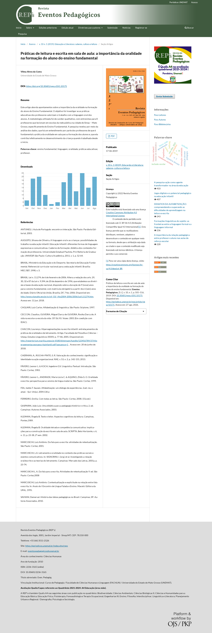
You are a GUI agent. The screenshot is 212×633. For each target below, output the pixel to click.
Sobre (29, 27)
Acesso (194, 2)
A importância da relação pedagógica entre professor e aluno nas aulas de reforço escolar (172, 238)
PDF (112, 136)
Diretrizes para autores (89, 27)
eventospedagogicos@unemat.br (43, 551)
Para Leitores (160, 115)
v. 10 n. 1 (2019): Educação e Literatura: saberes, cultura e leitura (68, 44)
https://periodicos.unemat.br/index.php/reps (46, 545)
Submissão (112, 27)
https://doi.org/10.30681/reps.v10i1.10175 (46, 86)
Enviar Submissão (164, 96)
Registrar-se (141, 27)
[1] (139, 227)
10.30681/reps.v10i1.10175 (129, 295)
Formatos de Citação (116, 311)
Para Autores (160, 119)
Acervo (32, 44)
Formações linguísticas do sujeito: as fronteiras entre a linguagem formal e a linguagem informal (172, 224)
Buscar (190, 27)
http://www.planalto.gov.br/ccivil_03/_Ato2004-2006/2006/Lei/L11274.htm (57, 296)
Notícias (126, 27)
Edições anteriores (48, 27)
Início (18, 27)
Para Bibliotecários (162, 124)
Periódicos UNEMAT (178, 2)
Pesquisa (22, 34)
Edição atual (67, 27)
